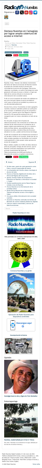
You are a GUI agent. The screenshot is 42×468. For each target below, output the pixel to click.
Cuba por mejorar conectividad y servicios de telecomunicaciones (20, 204)
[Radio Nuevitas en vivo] (6, 17)
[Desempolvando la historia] (18, 346)
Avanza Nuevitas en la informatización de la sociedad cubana (20, 188)
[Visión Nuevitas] (26, 12)
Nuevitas (14, 45)
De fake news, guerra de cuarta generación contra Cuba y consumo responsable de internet (21, 167)
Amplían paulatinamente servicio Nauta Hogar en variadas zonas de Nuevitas (21, 184)
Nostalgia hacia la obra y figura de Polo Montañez (20, 396)
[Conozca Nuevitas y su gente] (21, 292)
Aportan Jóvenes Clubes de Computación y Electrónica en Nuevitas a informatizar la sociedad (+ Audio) (21, 179)
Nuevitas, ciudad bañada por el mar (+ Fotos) (19, 440)
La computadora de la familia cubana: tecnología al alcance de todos (22, 171)
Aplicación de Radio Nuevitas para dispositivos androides (21, 315)
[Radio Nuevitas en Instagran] (31, 12)
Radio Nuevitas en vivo (21, 213)
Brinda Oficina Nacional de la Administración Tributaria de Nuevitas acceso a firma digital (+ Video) (20, 192)
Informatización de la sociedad (13, 52)
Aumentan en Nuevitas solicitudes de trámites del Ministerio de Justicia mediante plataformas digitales (22, 201)
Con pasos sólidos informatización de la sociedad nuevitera (21, 197)
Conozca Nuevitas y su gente (21, 270)
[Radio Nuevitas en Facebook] (17, 12)
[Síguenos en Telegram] (35, 12)
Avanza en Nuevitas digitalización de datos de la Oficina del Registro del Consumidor (21, 175)
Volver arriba (36, 464)
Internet (26, 52)
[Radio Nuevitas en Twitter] (22, 12)
